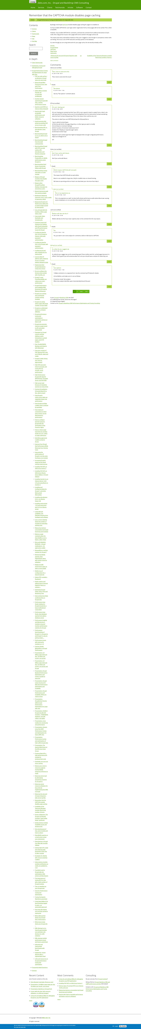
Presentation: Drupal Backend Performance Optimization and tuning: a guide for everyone (41, 674)
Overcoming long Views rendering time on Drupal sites (41, 597)
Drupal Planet (54, 47)
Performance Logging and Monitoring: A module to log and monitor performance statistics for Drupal (41, 624)
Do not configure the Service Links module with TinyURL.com (41, 273)
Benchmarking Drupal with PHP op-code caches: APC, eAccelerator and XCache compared (41, 150)
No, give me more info (19, 1027)
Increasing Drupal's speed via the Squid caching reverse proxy (41, 462)
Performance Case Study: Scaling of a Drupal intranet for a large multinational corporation (40, 605)
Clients (49, 7)
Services (41, 7)
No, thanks (123, 1026)
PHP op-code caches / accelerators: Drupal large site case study (41, 78)
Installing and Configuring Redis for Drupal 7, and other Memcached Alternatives (41, 491)
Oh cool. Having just (58, 107)
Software (79, 7)
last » (86, 291)
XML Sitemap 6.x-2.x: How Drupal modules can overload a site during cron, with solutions (41, 931)
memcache (53, 53)
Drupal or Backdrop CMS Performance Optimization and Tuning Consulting (79, 303)
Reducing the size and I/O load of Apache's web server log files (41, 796)
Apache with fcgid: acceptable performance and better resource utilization (40, 115)
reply (109, 82)
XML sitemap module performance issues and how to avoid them (41, 940)
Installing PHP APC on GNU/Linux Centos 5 (70, 983)
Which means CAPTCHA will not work (64, 170)
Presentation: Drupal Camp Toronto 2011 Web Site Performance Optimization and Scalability (41, 684)
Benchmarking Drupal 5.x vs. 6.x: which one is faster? (41, 135)
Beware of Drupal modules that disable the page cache (41, 178)
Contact (89, 7)
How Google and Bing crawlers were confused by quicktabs (41, 405)
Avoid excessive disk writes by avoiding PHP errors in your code (41, 123)
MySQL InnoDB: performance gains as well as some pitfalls (41, 566)
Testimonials (60, 7)
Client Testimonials (37, 62)
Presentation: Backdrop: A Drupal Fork (41, 989)
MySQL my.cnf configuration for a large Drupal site (40, 572)
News (33, 36)
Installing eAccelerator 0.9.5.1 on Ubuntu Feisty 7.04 (41, 499)
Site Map (34, 41)
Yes (54, 230)
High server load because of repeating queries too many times (41, 385)
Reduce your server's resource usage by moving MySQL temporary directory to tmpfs (41, 769)
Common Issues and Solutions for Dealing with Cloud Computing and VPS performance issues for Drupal (41, 226)
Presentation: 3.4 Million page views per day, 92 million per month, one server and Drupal (41, 664)
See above (56, 88)
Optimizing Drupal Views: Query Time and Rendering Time (41, 591)
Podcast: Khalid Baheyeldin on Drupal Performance (41, 648)
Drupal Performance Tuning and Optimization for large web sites (55, 20)
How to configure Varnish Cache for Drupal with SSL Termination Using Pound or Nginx (40, 423)
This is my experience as (62, 193)
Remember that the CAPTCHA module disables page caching (41, 802)
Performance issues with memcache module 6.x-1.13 (40, 642)
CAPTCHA (65, 24)
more (30, 1000)
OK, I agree (115, 1026)
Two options (57, 268)
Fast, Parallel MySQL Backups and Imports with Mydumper (41, 346)
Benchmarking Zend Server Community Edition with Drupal (40, 166)
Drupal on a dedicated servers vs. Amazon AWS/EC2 (41, 310)
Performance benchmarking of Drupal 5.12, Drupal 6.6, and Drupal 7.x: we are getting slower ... (41, 634)
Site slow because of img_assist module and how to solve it (41, 831)
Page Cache (53, 51)
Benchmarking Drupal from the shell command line (41, 142)
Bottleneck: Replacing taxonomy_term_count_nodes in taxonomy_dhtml (43, 197)
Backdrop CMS (64, 297)
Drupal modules (102, 979)
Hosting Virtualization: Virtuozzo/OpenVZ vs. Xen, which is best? (41, 391)
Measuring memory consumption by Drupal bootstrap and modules (41, 529)
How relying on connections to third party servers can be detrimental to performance (40, 413)
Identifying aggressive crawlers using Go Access (41, 439)
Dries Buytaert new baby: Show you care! (42, 982)
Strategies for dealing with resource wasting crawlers (41, 857)
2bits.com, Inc (46, 1018)
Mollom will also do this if (60, 213)
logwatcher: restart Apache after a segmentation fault (40, 954)
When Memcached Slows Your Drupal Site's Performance (40, 917)
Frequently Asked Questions (40, 967)
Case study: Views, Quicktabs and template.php (40, 218)
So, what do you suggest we (60, 249)
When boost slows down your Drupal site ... (41, 923)
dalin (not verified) (58, 189)
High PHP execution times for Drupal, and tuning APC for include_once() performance (41, 368)
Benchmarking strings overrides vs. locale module (41, 172)
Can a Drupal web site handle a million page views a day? (41, 211)
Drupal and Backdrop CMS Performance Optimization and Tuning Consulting (97, 989)
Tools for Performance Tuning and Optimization (41, 892)
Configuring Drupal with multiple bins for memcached (41, 252)
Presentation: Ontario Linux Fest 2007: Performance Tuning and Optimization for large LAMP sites (41, 730)
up (81, 55)
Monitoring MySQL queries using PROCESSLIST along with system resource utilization (41, 558)
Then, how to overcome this (60, 71)
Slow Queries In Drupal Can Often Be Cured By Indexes (41, 843)
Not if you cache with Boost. (60, 153)
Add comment (54, 60)
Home (33, 7)
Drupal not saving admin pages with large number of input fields (41, 303)
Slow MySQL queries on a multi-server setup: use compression (41, 837)
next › (81, 291)
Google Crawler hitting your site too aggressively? (41, 360)
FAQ (33, 39)
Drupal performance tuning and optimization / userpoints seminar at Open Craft (41, 317)
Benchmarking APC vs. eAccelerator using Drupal (41, 129)
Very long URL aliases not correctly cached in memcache (41, 911)
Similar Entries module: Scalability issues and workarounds (41, 824)
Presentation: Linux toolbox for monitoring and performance (41, 722)
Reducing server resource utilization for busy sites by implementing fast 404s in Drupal (41, 787)
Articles (70, 7)
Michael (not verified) (56, 245)
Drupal (56, 297)
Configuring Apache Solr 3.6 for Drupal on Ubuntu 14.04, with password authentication (41, 236)
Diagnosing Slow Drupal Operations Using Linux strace (40, 266)
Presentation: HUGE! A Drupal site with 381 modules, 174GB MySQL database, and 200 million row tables (41, 714)
